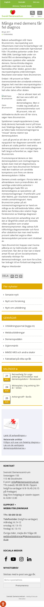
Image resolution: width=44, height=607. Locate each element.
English (7, 2)
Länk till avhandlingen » (14, 435)
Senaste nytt (12, 294)
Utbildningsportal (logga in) (20, 325)
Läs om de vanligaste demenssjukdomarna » (14, 446)
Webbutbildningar (15, 332)
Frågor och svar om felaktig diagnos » (21, 442)
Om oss (36, 2)
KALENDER (9, 369)
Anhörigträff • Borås (21, 396)
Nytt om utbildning (15, 307)
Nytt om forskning (15, 301)
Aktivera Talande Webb (22, 6)
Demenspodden (13, 339)
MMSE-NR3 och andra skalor (20, 352)
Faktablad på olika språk (18, 358)
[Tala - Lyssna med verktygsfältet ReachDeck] (3, 604)
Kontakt (22, 2)
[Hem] (12, 13)
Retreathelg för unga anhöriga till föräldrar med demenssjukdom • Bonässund (26, 376)
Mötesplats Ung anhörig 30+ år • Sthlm (26, 386)
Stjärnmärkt (11, 345)
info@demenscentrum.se (24, 481)
